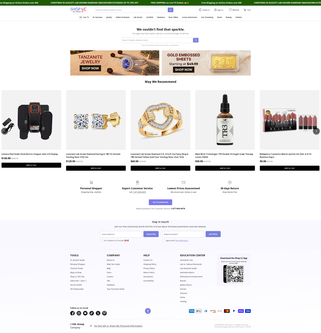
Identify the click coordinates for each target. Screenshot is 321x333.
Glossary (183, 293)
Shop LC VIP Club (77, 276)
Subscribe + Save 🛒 (78, 281)
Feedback (111, 285)
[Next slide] (316, 131)
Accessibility (148, 281)
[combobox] (132, 10)
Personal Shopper (77, 264)
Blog (108, 268)
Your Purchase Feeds (115, 289)
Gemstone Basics (187, 272)
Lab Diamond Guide (188, 268)
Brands (183, 281)
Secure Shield (76, 285)
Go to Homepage (160, 202)
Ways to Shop (76, 272)
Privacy (185, 240)
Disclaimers (148, 276)
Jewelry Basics (186, 285)
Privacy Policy (149, 268)
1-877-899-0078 (139, 192)
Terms (177, 240)
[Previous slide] (4, 131)
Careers (110, 276)
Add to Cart (31, 165)
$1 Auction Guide (77, 260)
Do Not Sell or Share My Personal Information (118, 325)
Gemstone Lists (186, 260)
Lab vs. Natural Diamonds (191, 264)
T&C (108, 281)
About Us (110, 260)
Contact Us (147, 260)
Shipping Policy (149, 264)
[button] (87, 255)
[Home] (82, 10)
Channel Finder (76, 268)
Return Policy (148, 272)
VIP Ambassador (77, 289)
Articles (183, 289)
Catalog (183, 301)
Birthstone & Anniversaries (191, 276)
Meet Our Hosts (113, 264)
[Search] (170, 10)
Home (182, 297)
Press (109, 272)
